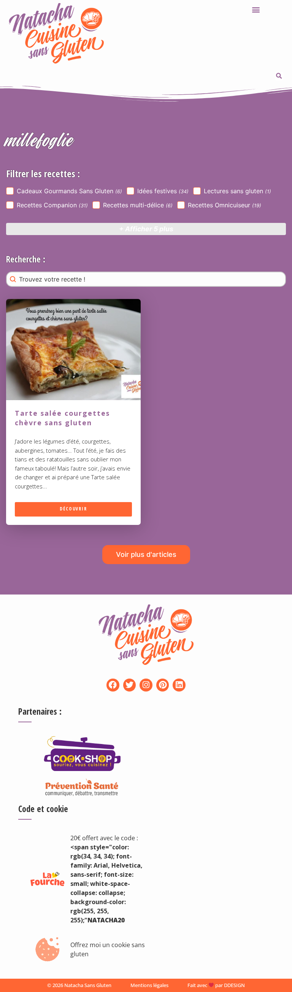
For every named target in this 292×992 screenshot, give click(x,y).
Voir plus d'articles (146, 554)
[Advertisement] (184, 813)
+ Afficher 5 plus (146, 229)
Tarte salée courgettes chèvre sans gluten (62, 418)
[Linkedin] (179, 685)
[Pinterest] (162, 685)
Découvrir (73, 509)
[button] (255, 9)
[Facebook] (112, 685)
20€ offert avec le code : (104, 838)
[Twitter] (129, 685)
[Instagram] (146, 685)
